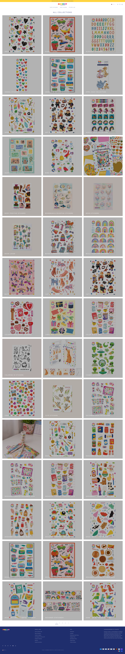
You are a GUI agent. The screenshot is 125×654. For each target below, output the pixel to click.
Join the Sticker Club (38, 631)
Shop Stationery (54, 7)
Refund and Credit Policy (74, 635)
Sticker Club (72, 7)
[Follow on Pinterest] (10, 645)
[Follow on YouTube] (12, 645)
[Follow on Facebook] (2, 645)
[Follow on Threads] (7, 645)
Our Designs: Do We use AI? (40, 636)
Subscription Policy (73, 638)
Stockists (71, 633)
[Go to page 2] (68, 623)
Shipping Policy (72, 636)
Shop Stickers (63, 7)
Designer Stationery (38, 638)
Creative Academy (38, 635)
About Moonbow (38, 633)
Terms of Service (73, 642)
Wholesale (72, 631)
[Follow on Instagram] (5, 645)
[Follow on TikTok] (15, 645)
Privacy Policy (72, 640)
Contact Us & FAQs (38, 642)
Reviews (36, 640)
